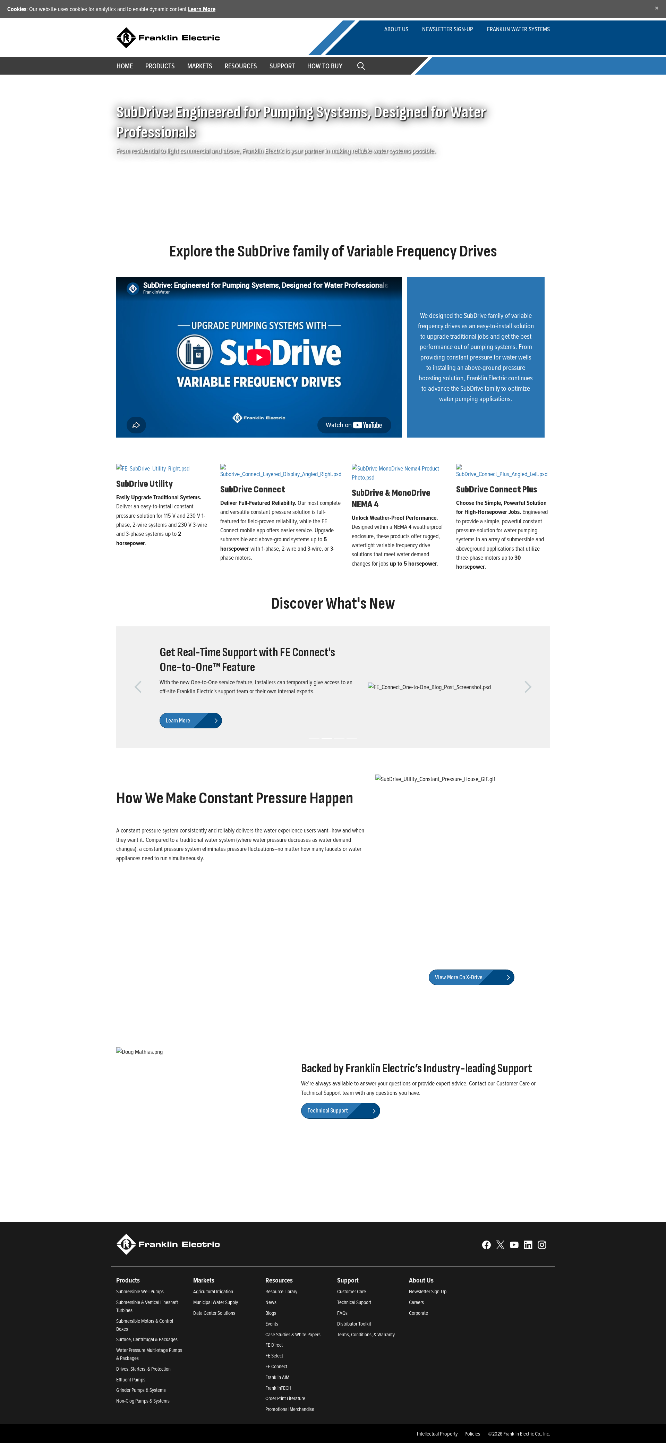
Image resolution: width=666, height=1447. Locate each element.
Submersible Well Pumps (140, 1319)
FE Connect (276, 1394)
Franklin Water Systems (518, 29)
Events (271, 1351)
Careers (416, 1330)
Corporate (418, 1340)
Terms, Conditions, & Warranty (366, 1361)
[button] (138, 701)
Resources (241, 66)
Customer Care (351, 1319)
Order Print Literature (285, 1426)
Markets (199, 66)
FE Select (274, 1383)
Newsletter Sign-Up (427, 1319)
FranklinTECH (278, 1415)
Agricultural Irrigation (213, 1319)
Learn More (201, 9)
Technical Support (354, 1330)
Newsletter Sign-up (447, 29)
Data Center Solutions (214, 1340)
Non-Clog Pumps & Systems (143, 1428)
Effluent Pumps (130, 1407)
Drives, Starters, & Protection (143, 1396)
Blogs (270, 1340)
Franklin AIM (277, 1404)
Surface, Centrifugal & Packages (147, 1367)
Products (128, 1307)
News (270, 1330)
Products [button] (160, 66)
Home (125, 66)
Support (282, 66)
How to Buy (324, 66)
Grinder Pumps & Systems (141, 1417)
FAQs (342, 1340)
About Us (396, 29)
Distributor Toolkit (354, 1351)
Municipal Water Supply (215, 1330)
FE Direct (274, 1372)
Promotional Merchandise (289, 1436)
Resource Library (281, 1319)
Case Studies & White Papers (293, 1361)
